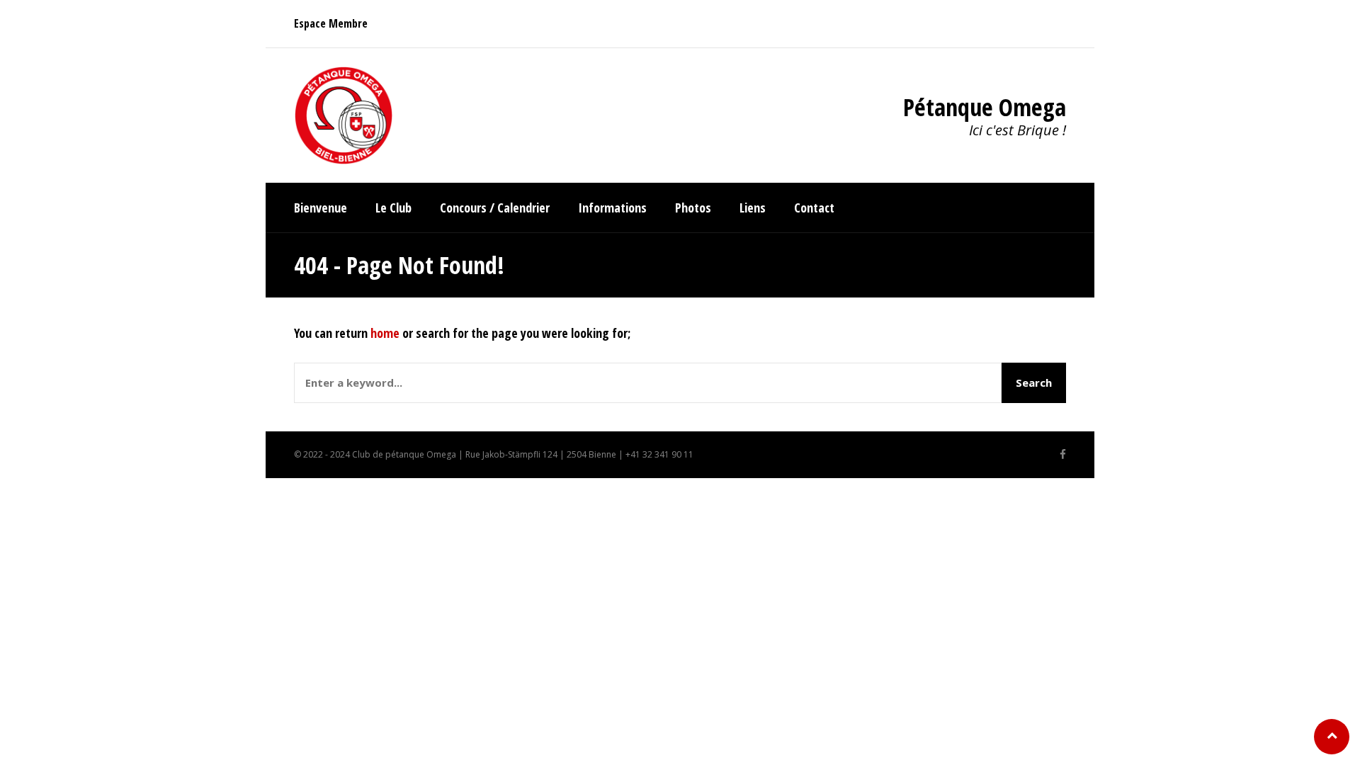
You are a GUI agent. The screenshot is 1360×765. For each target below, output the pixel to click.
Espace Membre (331, 23)
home (385, 332)
